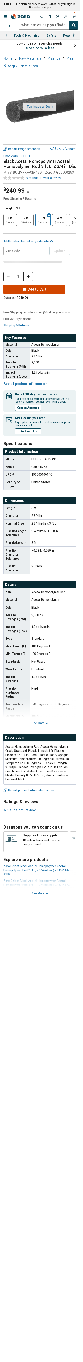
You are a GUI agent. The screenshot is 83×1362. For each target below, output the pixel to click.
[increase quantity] (28, 276)
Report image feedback (24, 149)
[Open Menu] (6, 17)
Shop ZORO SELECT (17, 156)
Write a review (52, 178)
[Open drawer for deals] (42, 17)
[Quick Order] (50, 17)
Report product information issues (31, 790)
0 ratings (32, 178)
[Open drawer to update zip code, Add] (9, 25)
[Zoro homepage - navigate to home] (21, 17)
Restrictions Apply (40, 7)
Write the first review (19, 810)
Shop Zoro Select (40, 48)
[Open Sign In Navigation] (66, 17)
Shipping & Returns (16, 325)
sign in (71, 4)
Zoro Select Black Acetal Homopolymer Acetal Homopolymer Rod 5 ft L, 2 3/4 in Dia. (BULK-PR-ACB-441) (38, 885)
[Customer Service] (58, 17)
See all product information (25, 383)
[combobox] (48, 25)
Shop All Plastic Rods (23, 66)
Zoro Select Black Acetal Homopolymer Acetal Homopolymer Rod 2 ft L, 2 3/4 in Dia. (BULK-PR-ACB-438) (38, 870)
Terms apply (59, 401)
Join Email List (28, 431)
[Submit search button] (73, 25)
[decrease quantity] (8, 276)
